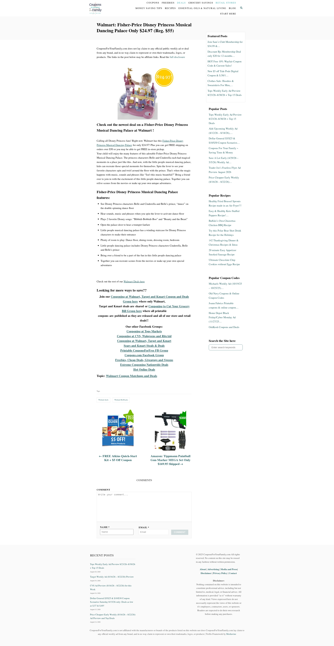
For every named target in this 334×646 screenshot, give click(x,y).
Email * (144, 527)
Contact (233, 573)
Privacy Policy (220, 573)
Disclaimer (206, 573)
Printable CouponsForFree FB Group (144, 350)
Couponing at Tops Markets (144, 331)
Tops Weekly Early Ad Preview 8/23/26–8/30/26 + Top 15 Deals (112, 566)
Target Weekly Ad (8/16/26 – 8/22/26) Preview (112, 576)
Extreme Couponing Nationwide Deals (144, 364)
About (203, 569)
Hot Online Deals (144, 369)
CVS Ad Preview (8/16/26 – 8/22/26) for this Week (111, 587)
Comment (103, 489)
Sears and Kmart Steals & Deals (144, 345)
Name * (105, 527)
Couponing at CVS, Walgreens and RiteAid (144, 336)
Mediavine (231, 633)
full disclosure (177, 57)
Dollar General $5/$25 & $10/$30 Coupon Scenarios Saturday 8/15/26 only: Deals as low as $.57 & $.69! (111, 602)
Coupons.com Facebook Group (144, 355)
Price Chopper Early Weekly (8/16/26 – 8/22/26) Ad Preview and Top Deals (112, 616)
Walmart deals (103, 400)
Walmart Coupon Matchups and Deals (131, 375)
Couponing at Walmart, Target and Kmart (144, 341)
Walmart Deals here (134, 281)
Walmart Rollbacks (121, 400)
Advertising (213, 569)
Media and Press (229, 569)
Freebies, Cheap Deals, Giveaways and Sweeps (144, 360)
